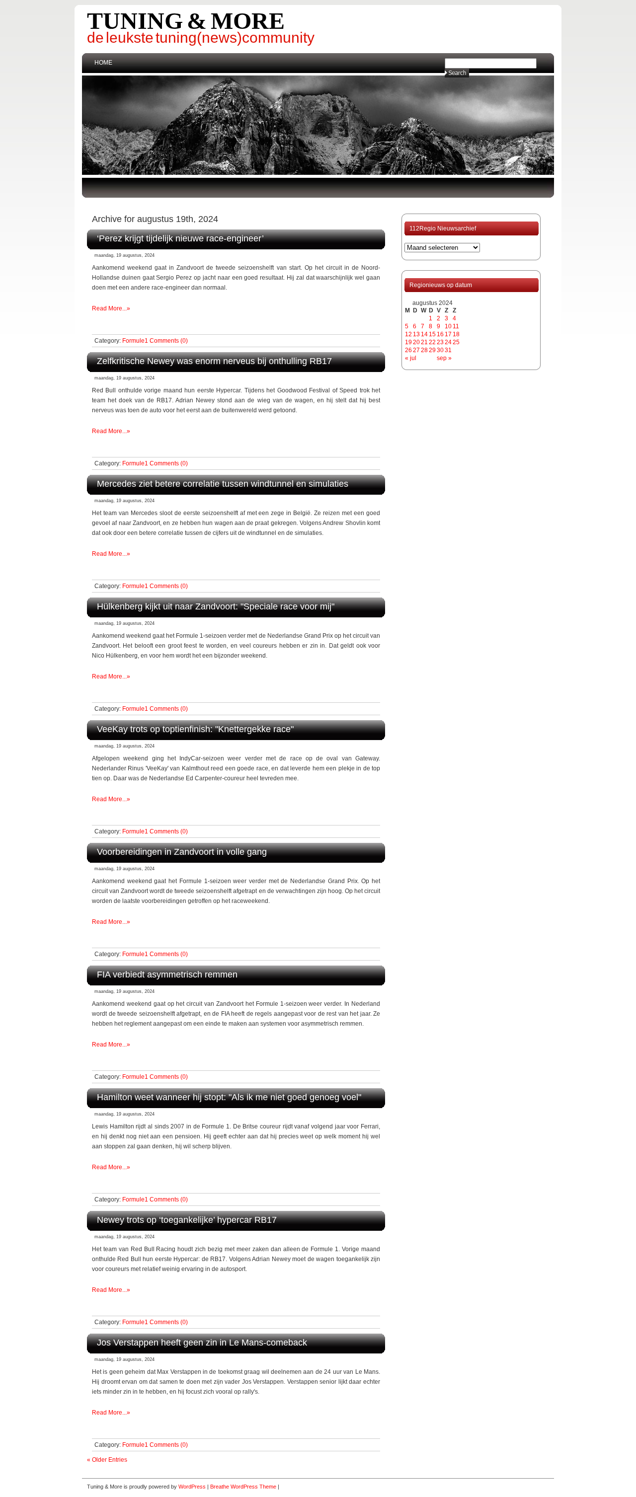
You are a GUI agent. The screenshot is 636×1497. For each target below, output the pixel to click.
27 (416, 350)
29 (432, 350)
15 (432, 334)
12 (408, 334)
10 (448, 326)
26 (408, 350)
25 (456, 342)
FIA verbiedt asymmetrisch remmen (167, 974)
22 (432, 342)
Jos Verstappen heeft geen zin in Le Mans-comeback (202, 1342)
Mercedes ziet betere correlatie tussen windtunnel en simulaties (222, 483)
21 (424, 342)
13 (416, 334)
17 (448, 334)
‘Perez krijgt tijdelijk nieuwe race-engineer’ (180, 238)
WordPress (192, 1487)
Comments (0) (169, 340)
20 (416, 342)
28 (424, 350)
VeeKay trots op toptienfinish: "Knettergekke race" (195, 729)
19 (408, 342)
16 (440, 334)
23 (440, 342)
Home (103, 62)
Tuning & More (186, 20)
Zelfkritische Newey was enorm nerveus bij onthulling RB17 (214, 361)
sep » (444, 358)
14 (424, 334)
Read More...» (111, 308)
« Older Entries (107, 1459)
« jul (410, 358)
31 (448, 350)
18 (456, 334)
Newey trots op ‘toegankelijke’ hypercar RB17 (187, 1219)
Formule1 (135, 340)
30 (440, 350)
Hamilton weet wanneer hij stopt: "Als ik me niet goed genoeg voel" (229, 1097)
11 (456, 326)
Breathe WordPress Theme (243, 1487)
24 (448, 342)
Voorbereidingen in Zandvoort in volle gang (182, 851)
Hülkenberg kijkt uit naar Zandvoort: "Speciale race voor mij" (215, 606)
